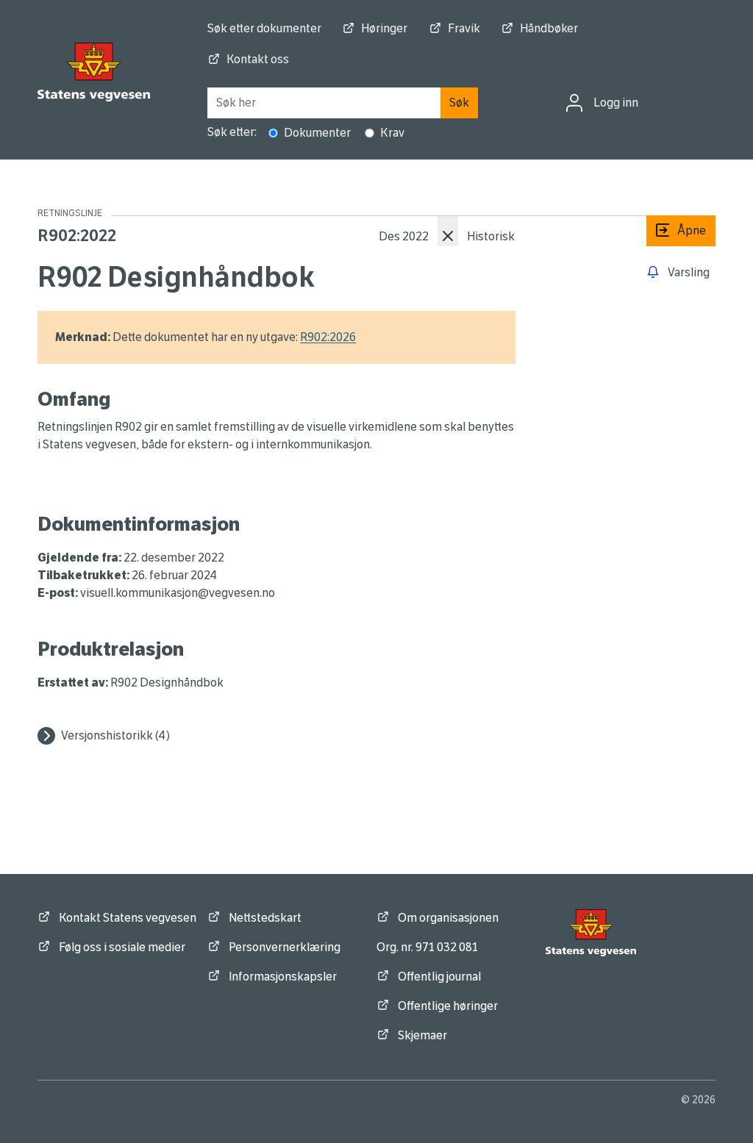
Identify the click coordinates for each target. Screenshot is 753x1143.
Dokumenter (317, 133)
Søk (459, 103)
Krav (392, 133)
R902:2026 (328, 337)
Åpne (676, 230)
